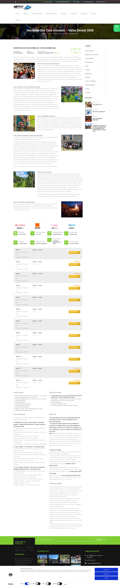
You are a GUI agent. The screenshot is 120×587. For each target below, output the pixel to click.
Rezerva (75, 52)
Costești (87, 92)
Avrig (86, 66)
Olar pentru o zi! (97, 104)
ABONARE (99, 539)
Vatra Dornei (89, 62)
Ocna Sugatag (89, 58)
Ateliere (73, 13)
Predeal (87, 70)
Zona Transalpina (90, 81)
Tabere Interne (51, 13)
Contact (78, 2)
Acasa (17, 13)
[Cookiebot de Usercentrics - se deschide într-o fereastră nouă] (10, 584)
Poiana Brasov (89, 51)
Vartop (87, 88)
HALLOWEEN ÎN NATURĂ (97, 119)
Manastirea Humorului (91, 54)
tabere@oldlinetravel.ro (64, 2)
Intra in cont (101, 2)
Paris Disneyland (90, 85)
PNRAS (26, 13)
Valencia (87, 77)
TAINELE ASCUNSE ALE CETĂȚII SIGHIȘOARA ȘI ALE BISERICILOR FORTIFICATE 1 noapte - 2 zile (99, 128)
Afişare (65, 584)
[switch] (38, 583)
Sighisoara (88, 73)
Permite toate (106, 569)
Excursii (64, 13)
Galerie (18, 20)
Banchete (84, 13)
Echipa (93, 13)
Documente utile (88, 2)
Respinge (106, 578)
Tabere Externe (37, 13)
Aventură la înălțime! (98, 111)
